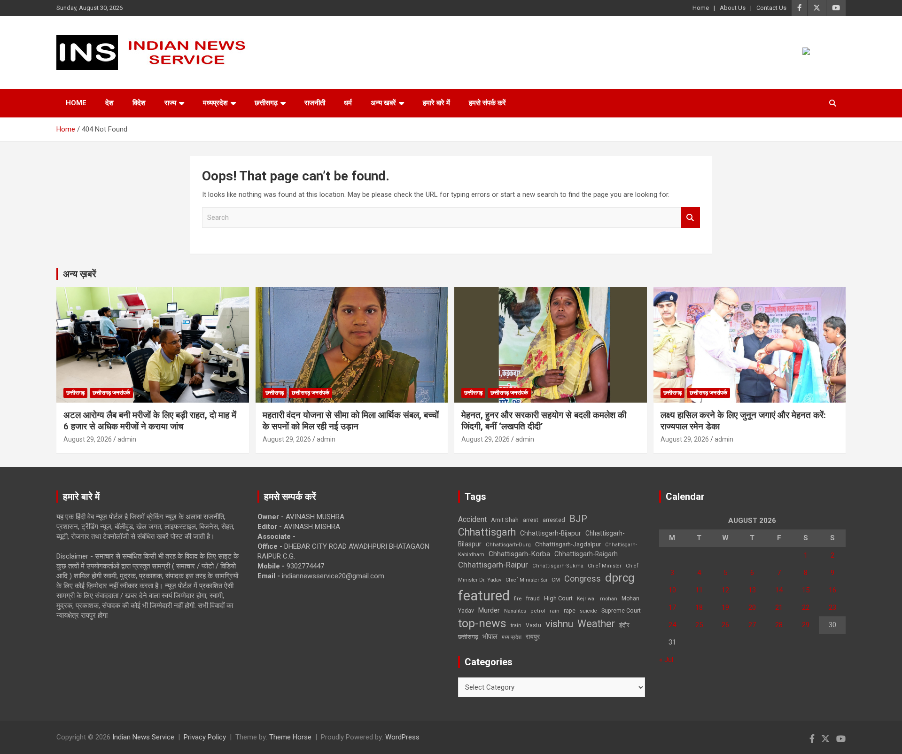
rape (569, 610)
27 (752, 625)
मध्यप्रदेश (215, 103)
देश (109, 103)
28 (779, 625)
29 (805, 625)
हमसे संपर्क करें (487, 103)
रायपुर (533, 636)
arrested (554, 519)
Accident (472, 519)
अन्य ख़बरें (79, 274)
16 (832, 590)
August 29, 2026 (87, 439)
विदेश (139, 103)
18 (699, 607)
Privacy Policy (205, 737)
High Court (558, 598)
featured (484, 596)
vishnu (559, 624)
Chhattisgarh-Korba (519, 554)
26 (725, 625)
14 (779, 590)
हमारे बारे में (436, 103)
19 (725, 607)
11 (699, 590)
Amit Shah (505, 519)
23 (832, 607)
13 (752, 590)
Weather (596, 624)
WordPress (402, 737)
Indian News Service (143, 737)
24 (672, 625)
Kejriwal (586, 599)
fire (517, 598)
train (516, 625)
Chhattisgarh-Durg (508, 544)
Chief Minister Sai (526, 580)
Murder (489, 610)
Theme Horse (290, 737)
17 (672, 607)
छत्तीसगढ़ (468, 636)
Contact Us (771, 7)
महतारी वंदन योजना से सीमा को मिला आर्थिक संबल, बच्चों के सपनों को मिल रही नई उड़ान (351, 421)
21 (779, 607)
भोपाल (490, 636)
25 (699, 625)
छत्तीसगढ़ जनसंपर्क (111, 392)
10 (672, 590)
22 (805, 607)
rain (555, 610)
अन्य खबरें (383, 103)
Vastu (533, 625)
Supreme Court (621, 610)
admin (126, 439)
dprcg (620, 577)
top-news (482, 623)
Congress (582, 578)
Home (700, 7)
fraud (533, 598)
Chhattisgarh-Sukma (557, 566)
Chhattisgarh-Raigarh (586, 554)
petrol (537, 611)
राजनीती (314, 103)
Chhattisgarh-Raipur (493, 564)
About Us (733, 7)
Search (690, 217)
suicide (588, 611)
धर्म (348, 103)
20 (752, 607)
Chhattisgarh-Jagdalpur (568, 544)
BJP (578, 518)
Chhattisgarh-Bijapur (550, 533)
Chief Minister (605, 566)
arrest (530, 520)
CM (556, 579)
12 (725, 590)
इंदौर (624, 625)
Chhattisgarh (487, 532)
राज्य (170, 103)
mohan (608, 599)
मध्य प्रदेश (511, 637)
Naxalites (515, 610)
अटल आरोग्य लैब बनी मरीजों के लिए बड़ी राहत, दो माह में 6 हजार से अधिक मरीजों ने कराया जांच (149, 421)
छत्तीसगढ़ (266, 103)
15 (805, 590)
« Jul (666, 659)
